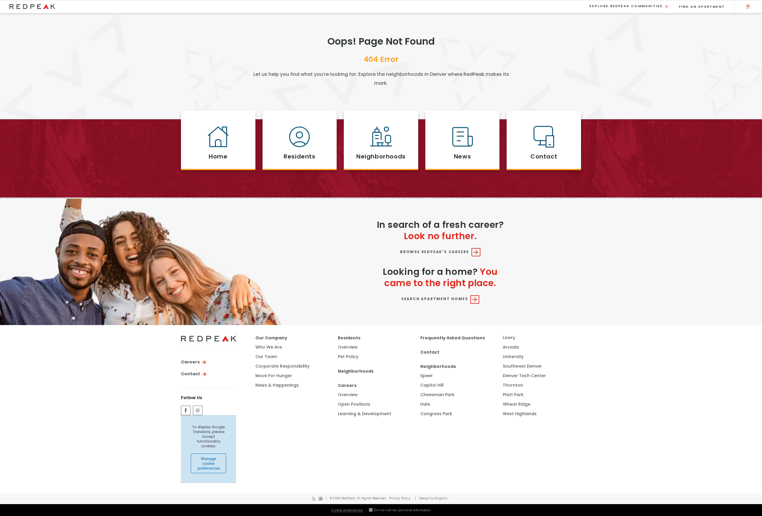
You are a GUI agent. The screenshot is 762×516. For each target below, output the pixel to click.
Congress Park (436, 414)
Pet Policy (348, 357)
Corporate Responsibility (282, 366)
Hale (425, 404)
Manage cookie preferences (208, 463)
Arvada (511, 347)
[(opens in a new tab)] (185, 410)
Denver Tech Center (524, 376)
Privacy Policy (399, 498)
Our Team (266, 357)
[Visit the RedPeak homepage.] (296, 6)
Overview (348, 347)
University (513, 357)
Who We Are (268, 347)
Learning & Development (364, 414)
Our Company (271, 338)
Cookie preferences (347, 510)
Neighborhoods (356, 371)
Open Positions (354, 404)
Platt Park (513, 395)
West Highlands (520, 414)
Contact (190, 374)
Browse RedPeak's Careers (434, 252)
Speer (426, 376)
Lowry (509, 338)
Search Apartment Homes (434, 299)
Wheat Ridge (516, 404)
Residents (349, 338)
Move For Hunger (273, 376)
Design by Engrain (431, 498)
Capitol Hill (432, 385)
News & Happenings (277, 385)
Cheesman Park (437, 395)
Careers (190, 362)
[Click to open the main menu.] (748, 6)
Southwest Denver (522, 366)
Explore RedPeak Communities (626, 6)
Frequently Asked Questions (452, 338)
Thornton (513, 385)
